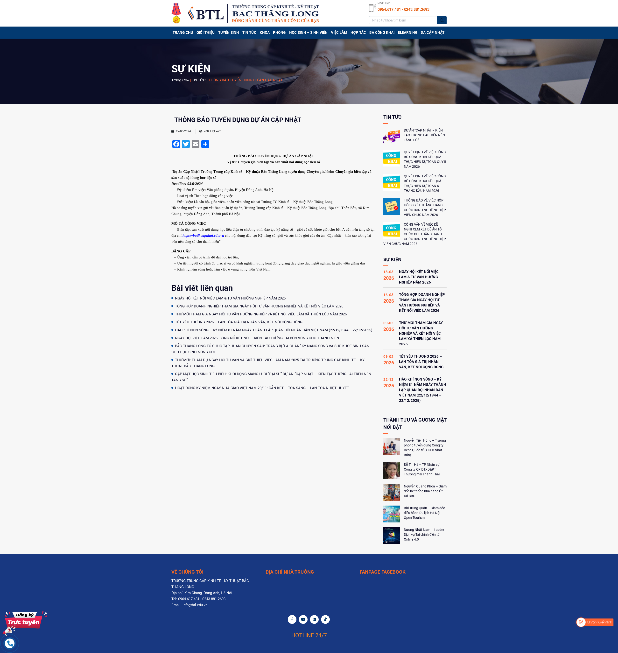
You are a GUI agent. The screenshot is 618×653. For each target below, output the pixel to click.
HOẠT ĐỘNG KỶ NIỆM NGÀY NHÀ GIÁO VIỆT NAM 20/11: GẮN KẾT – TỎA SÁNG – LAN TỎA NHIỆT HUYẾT (262, 388)
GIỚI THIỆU (206, 32)
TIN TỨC (249, 32)
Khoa (265, 32)
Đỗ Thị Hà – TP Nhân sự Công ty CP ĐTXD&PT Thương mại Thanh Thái (422, 469)
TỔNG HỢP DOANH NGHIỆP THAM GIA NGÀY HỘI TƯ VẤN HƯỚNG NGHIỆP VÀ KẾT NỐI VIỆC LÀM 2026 (259, 306)
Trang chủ (183, 32)
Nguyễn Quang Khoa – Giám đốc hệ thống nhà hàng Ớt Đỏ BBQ (425, 491)
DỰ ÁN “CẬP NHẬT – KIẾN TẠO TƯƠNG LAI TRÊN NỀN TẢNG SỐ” (424, 135)
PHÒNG (279, 32)
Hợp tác (358, 32)
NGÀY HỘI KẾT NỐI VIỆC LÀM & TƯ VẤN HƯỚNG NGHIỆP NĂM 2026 (230, 298)
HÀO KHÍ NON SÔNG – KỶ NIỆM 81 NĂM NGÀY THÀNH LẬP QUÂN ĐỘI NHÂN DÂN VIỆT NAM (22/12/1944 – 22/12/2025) (273, 330)
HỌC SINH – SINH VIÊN (308, 32)
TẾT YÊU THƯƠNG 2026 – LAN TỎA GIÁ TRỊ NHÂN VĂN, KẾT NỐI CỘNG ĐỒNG (238, 322)
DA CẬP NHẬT (432, 32)
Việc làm (339, 32)
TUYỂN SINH (228, 32)
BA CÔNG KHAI (381, 32)
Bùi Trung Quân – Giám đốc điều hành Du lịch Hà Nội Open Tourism (424, 513)
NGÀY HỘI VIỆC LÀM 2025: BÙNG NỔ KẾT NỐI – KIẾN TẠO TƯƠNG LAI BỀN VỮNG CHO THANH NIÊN (257, 338)
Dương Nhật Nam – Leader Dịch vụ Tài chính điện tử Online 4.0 (424, 534)
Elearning (407, 32)
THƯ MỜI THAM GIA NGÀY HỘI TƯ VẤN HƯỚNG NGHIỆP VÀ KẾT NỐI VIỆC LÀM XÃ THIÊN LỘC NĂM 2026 (261, 314)
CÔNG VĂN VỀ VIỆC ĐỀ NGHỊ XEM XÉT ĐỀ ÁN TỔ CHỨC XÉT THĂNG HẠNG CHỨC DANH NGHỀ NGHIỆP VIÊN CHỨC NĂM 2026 (414, 234)
